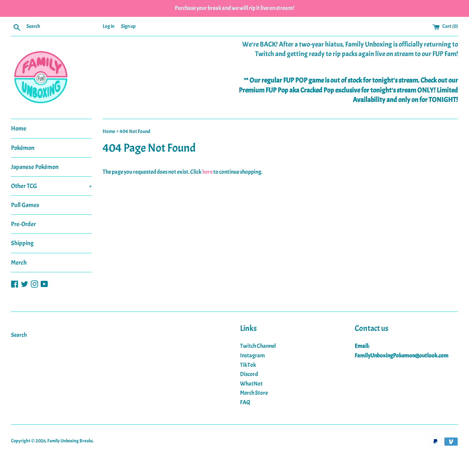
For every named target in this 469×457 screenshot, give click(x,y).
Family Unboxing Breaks (70, 441)
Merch (19, 262)
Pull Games (25, 205)
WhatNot (251, 383)
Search (19, 335)
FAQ (245, 402)
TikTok (248, 365)
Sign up (128, 26)
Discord (249, 374)
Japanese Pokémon (35, 167)
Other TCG (51, 186)
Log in (108, 26)
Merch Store (254, 393)
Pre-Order (23, 224)
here (207, 172)
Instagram (252, 355)
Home (18, 128)
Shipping (22, 243)
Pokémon (22, 148)
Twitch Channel (258, 346)
